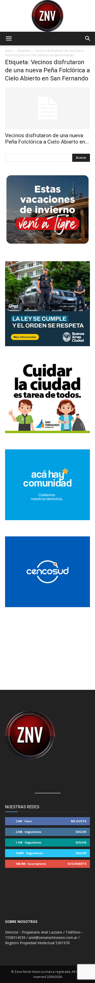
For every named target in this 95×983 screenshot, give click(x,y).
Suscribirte (76, 864)
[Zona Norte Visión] (47, 16)
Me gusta (78, 821)
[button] (9, 38)
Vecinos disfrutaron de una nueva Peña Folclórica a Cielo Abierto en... (47, 138)
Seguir (80, 832)
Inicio (9, 50)
